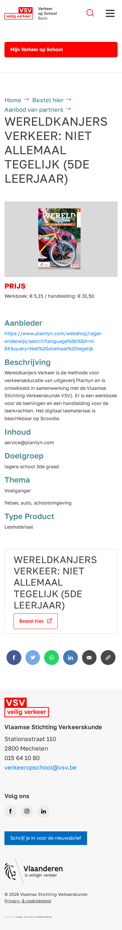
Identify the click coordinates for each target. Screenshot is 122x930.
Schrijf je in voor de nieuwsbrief (45, 838)
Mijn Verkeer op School (36, 49)
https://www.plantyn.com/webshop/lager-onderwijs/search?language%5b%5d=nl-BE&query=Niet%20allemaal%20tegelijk (53, 340)
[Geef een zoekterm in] (90, 13)
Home (12, 99)
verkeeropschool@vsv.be (40, 767)
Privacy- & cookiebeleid (27, 900)
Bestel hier (48, 99)
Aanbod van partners (33, 109)
